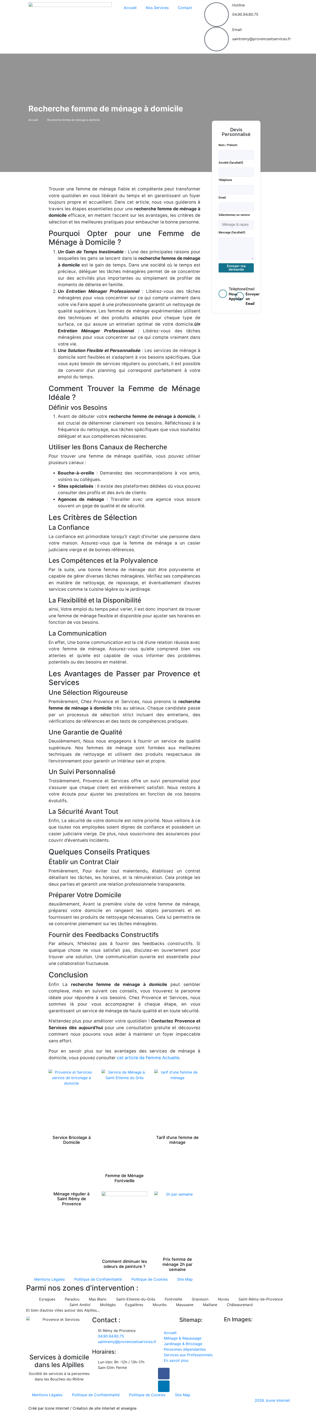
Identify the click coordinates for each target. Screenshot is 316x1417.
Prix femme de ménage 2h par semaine (177, 1264)
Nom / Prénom (228, 145)
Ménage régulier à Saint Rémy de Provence (71, 1198)
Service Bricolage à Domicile (72, 1140)
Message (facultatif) (232, 232)
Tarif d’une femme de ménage (177, 1140)
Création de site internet (94, 1408)
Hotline (238, 5)
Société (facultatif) (231, 162)
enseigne (128, 1408)
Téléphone (225, 180)
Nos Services (157, 7)
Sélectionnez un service (234, 215)
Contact (185, 7)
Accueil (130, 7)
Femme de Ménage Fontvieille (124, 1178)
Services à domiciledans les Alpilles (59, 1361)
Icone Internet (57, 1408)
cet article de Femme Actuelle (148, 1057)
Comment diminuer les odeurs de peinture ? (124, 1264)
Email (237, 29)
